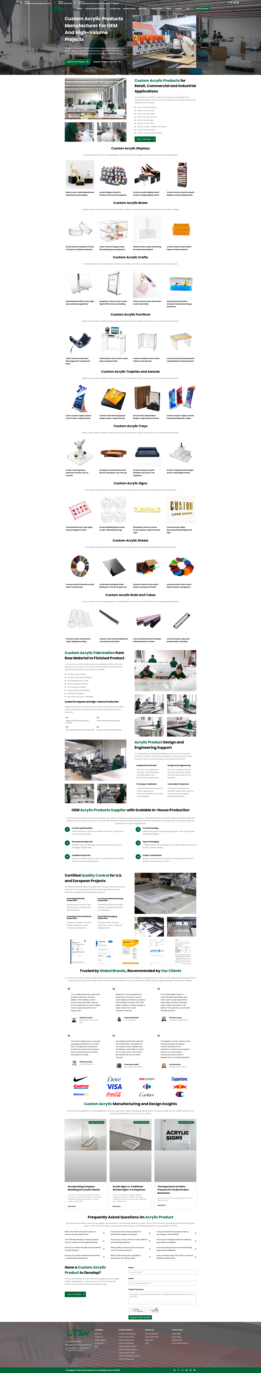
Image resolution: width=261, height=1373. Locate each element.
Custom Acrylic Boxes (130, 203)
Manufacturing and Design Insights (130, 1103)
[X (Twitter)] (235, 2)
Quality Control (129, 9)
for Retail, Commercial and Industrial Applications (165, 86)
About (79, 9)
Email (131, 1278)
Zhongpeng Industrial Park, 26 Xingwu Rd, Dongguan (99, 3)
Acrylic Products (125, 1330)
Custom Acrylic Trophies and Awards (130, 371)
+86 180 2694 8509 (65, 3)
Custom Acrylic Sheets (130, 540)
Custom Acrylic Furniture (130, 314)
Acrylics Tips (115, 9)
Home (72, 9)
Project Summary (136, 1289)
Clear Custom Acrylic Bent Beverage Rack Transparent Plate (78, 361)
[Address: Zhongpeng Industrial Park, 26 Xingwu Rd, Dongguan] (75, 2)
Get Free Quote (202, 9)
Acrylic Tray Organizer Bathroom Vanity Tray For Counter (77, 473)
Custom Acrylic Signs (130, 483)
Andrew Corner (86, 1017)
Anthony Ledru (86, 1062)
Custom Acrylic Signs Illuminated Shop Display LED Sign (179, 530)
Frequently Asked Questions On (130, 1217)
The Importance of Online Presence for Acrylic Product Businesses (173, 1189)
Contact (178, 9)
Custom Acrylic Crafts (130, 257)
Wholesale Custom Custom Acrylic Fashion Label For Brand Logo (146, 530)
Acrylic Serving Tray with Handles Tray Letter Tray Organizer (144, 473)
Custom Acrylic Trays (131, 426)
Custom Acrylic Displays (130, 148)
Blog (168, 9)
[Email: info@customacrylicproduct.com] (21, 2)
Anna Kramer (175, 1064)
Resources (142, 9)
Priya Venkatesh (131, 1017)
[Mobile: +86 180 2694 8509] (54, 2)
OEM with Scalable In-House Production (131, 810)
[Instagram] (238, 2)
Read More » (72, 1206)
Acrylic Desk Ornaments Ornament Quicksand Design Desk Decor (179, 304)
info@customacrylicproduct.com (38, 3)
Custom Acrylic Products (95, 9)
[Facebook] (231, 2)
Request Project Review (140, 1317)
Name (131, 1268)
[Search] (229, 2)
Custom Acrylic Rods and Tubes (130, 595)
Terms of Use (156, 9)
